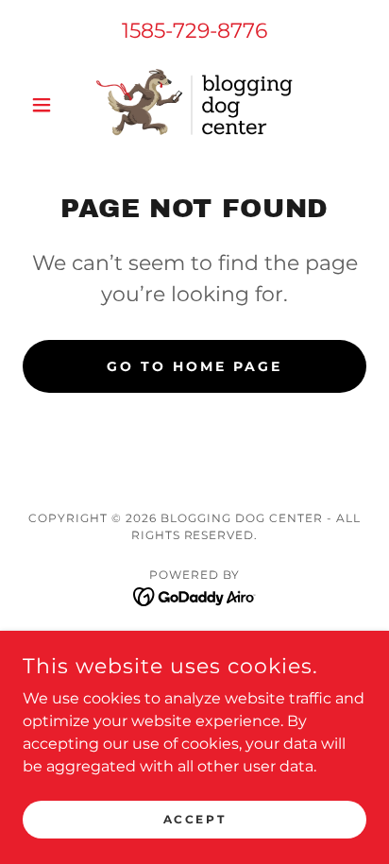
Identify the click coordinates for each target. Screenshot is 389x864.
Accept (194, 819)
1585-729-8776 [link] (194, 30)
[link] (194, 104)
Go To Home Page (194, 366)
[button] (49, 105)
